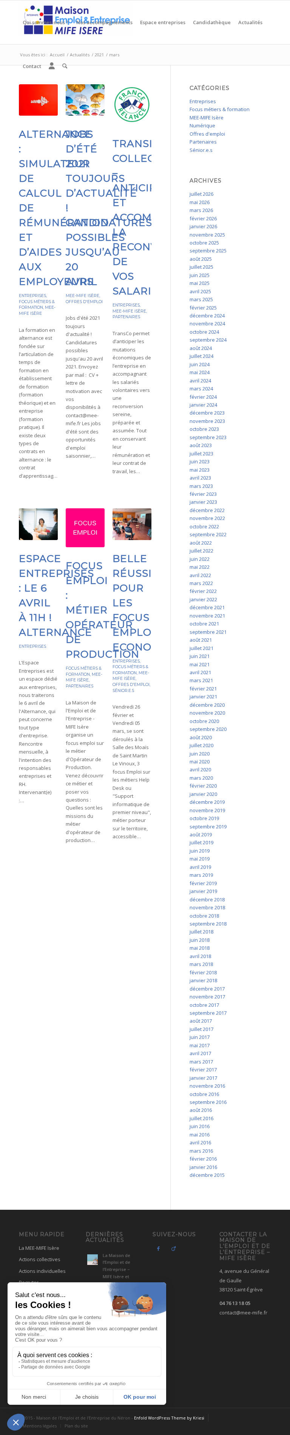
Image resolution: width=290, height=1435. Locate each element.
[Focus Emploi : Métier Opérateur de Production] (85, 527)
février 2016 (203, 1158)
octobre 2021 (204, 623)
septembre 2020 (208, 729)
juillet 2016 (201, 1118)
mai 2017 (200, 1045)
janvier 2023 (203, 501)
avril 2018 (200, 956)
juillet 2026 (201, 193)
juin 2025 (200, 275)
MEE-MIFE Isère (82, 295)
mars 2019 (201, 875)
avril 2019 (200, 867)
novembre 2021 (207, 615)
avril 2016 (200, 1142)
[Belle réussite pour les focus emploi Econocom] (132, 524)
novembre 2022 (207, 518)
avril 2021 (200, 672)
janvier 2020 (203, 794)
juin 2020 (200, 753)
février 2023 (203, 494)
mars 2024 (201, 388)
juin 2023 (200, 461)
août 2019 (201, 834)
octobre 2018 (204, 915)
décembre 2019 (207, 802)
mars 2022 (201, 583)
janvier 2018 (203, 980)
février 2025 (203, 307)
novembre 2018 (207, 907)
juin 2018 (200, 940)
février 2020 (203, 785)
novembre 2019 (207, 810)
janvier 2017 (203, 1077)
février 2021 (203, 688)
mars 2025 (201, 299)
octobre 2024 (204, 331)
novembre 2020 (207, 712)
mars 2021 (201, 680)
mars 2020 (201, 777)
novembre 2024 (207, 323)
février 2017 (203, 1069)
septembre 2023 (208, 437)
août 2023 (201, 445)
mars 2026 (201, 210)
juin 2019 (200, 850)
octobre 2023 (204, 429)
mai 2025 (200, 283)
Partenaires (126, 316)
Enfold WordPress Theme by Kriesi (169, 1418)
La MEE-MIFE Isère (39, 1248)
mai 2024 (200, 372)
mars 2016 (201, 1150)
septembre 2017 (208, 1012)
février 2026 (203, 218)
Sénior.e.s (123, 690)
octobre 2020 (204, 721)
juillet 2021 (201, 648)
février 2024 (203, 396)
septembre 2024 (208, 339)
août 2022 (201, 542)
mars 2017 (201, 1061)
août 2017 (201, 1020)
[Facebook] (158, 1248)
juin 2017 (200, 1037)
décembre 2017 (207, 988)
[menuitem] (45, 22)
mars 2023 (201, 486)
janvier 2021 (203, 696)
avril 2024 (200, 380)
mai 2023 (200, 469)
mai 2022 (200, 566)
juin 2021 (200, 656)
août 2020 (201, 737)
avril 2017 (200, 1053)
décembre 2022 (207, 510)
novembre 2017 (207, 996)
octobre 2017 (204, 1005)
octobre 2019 (204, 818)
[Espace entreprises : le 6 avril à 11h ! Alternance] (38, 524)
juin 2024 (200, 364)
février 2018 (203, 972)
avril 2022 (200, 575)
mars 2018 (201, 964)
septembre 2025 (208, 250)
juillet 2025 (201, 266)
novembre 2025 (207, 234)
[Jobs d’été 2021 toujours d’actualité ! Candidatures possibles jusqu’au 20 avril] (85, 100)
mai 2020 (200, 761)
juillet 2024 (201, 356)
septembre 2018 (208, 923)
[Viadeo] (173, 1248)
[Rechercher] (65, 66)
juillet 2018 (201, 931)
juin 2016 (200, 1126)
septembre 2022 (208, 534)
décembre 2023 (207, 412)
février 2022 (203, 591)
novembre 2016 (207, 1085)
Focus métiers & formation (220, 109)
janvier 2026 (203, 226)
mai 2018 (200, 947)
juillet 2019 (201, 842)
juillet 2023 (201, 453)
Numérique (202, 125)
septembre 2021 (208, 631)
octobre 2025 (204, 242)
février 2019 (203, 883)
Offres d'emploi (84, 301)
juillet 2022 (201, 550)
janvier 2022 (203, 599)
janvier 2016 (203, 1167)
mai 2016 (200, 1134)
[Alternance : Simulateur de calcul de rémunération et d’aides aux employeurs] (38, 100)
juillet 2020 (201, 745)
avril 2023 (200, 477)
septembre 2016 (208, 1102)
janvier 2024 (203, 404)
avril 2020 (200, 769)
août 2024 (201, 348)
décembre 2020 (207, 704)
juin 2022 (200, 559)
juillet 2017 (201, 1029)
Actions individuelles (42, 1271)
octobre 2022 (204, 526)
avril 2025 (200, 291)
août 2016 (201, 1110)
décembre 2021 (207, 607)
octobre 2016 (204, 1094)
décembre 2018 (207, 899)
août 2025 (201, 258)
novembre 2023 (207, 421)
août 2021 (201, 639)
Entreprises (32, 295)
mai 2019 (200, 858)
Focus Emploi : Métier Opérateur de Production (102, 610)
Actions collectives (39, 1259)
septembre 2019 (208, 826)
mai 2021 (200, 664)
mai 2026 (200, 202)
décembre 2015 (207, 1175)
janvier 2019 (203, 891)
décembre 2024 (207, 315)
